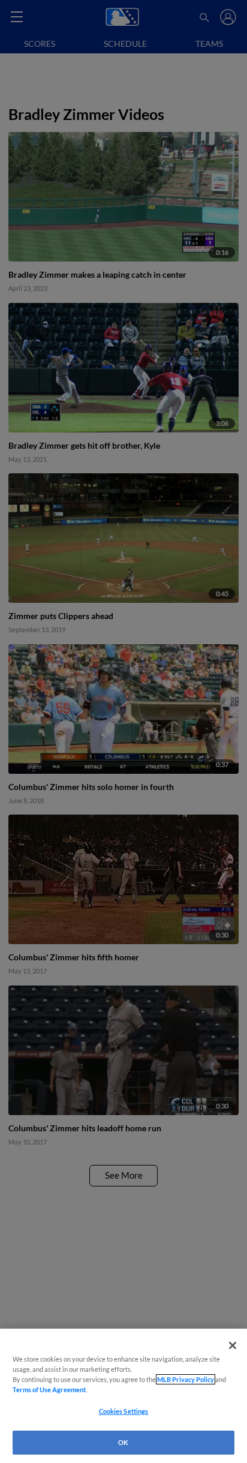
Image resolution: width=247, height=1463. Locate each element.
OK (123, 1442)
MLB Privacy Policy (185, 1379)
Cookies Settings (124, 1411)
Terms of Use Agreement (49, 1389)
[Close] (232, 1345)
